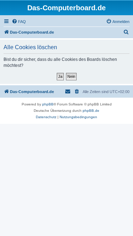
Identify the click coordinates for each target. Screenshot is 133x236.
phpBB (48, 104)
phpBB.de (91, 111)
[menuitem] (19, 21)
